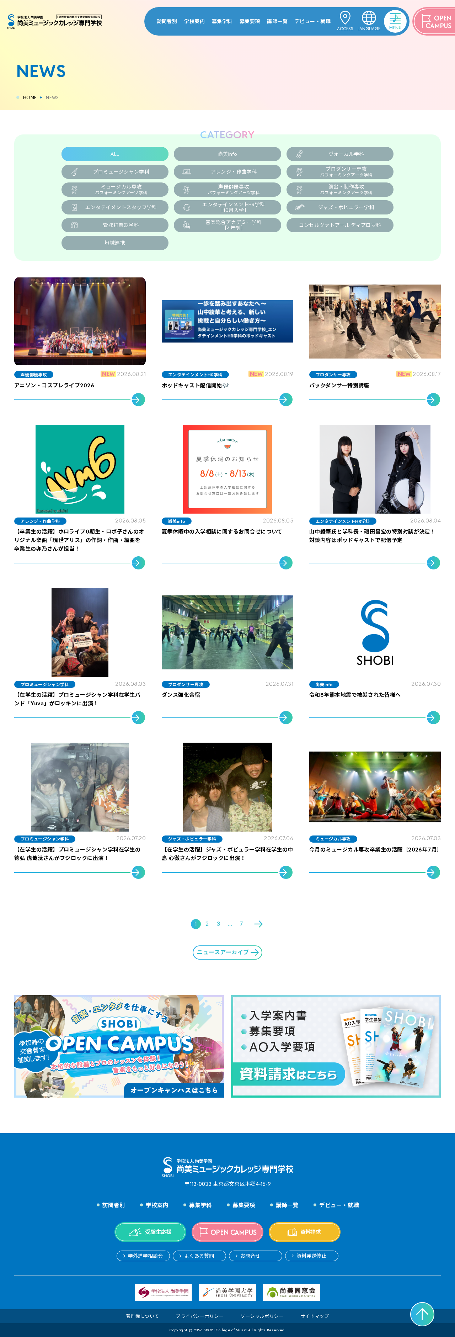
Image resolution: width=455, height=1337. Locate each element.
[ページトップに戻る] (422, 1314)
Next (259, 924)
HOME (30, 98)
